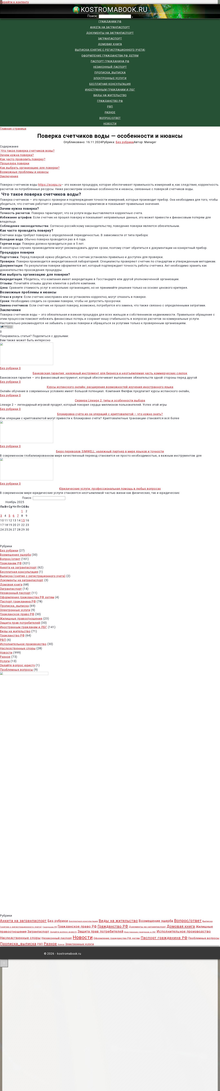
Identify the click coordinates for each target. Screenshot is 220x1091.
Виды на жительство (110, 95)
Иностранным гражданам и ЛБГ (110, 89)
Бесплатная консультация (110, 84)
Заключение (9, 176)
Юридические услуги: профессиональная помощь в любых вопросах (110, 488)
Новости (109, 123)
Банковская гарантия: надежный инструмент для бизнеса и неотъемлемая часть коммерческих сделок (110, 373)
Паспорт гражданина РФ (110, 61)
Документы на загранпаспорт (110, 32)
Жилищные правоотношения (21, 618)
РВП (110, 106)
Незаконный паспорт (110, 66)
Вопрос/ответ (110, 118)
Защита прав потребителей (20, 622)
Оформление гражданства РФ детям (110, 55)
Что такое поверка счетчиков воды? (27, 150)
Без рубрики (125, 142)
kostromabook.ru (114, 9)
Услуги (5, 661)
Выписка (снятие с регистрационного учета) (110, 49)
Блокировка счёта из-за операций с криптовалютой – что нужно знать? (110, 414)
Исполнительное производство (23, 644)
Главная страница (13, 128)
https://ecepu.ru (49, 184)
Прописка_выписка (110, 72)
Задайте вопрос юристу (17, 665)
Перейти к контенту (14, 2)
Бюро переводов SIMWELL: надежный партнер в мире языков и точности (110, 451)
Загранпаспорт (110, 38)
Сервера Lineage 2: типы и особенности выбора (110, 400)
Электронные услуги (110, 78)
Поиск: (93, 16)
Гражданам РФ (110, 21)
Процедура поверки (14, 163)
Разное (110, 112)
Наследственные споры (18, 648)
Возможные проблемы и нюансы (24, 172)
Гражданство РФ (110, 101)
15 (23, 520)
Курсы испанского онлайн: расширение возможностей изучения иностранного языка (110, 387)
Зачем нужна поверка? (17, 155)
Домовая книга (110, 44)
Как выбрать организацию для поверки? (30, 167)
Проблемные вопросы (16, 669)
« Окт (108, 534)
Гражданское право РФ (17, 614)
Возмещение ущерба (15, 554)
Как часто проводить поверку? (22, 159)
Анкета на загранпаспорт (110, 27)
